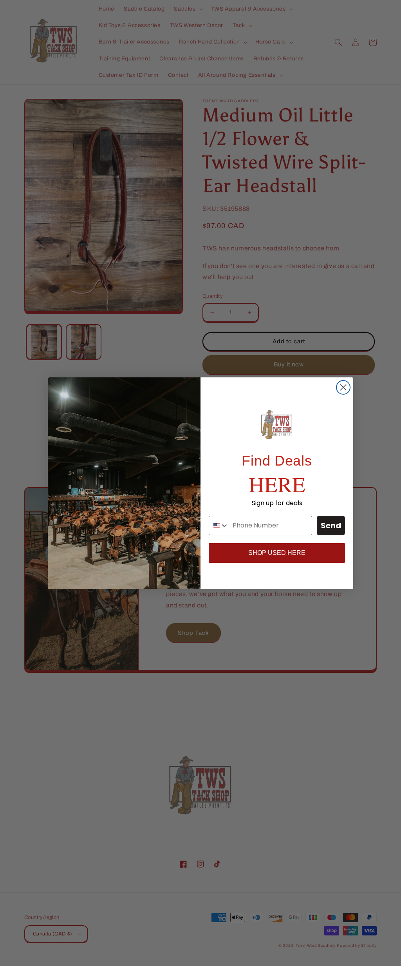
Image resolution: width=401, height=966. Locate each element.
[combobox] (219, 525)
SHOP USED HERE (276, 552)
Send (331, 525)
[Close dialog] (343, 387)
